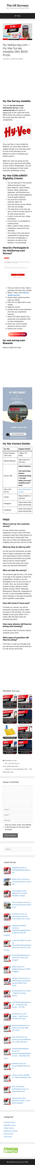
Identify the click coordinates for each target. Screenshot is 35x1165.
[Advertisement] (17, 81)
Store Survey (8, 1134)
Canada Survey (9, 1122)
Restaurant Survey (11, 1131)
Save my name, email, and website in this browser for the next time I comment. (18, 827)
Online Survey (9, 1128)
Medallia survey (11, 760)
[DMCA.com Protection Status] (11, 1152)
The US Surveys (17, 5)
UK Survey (8, 1137)
